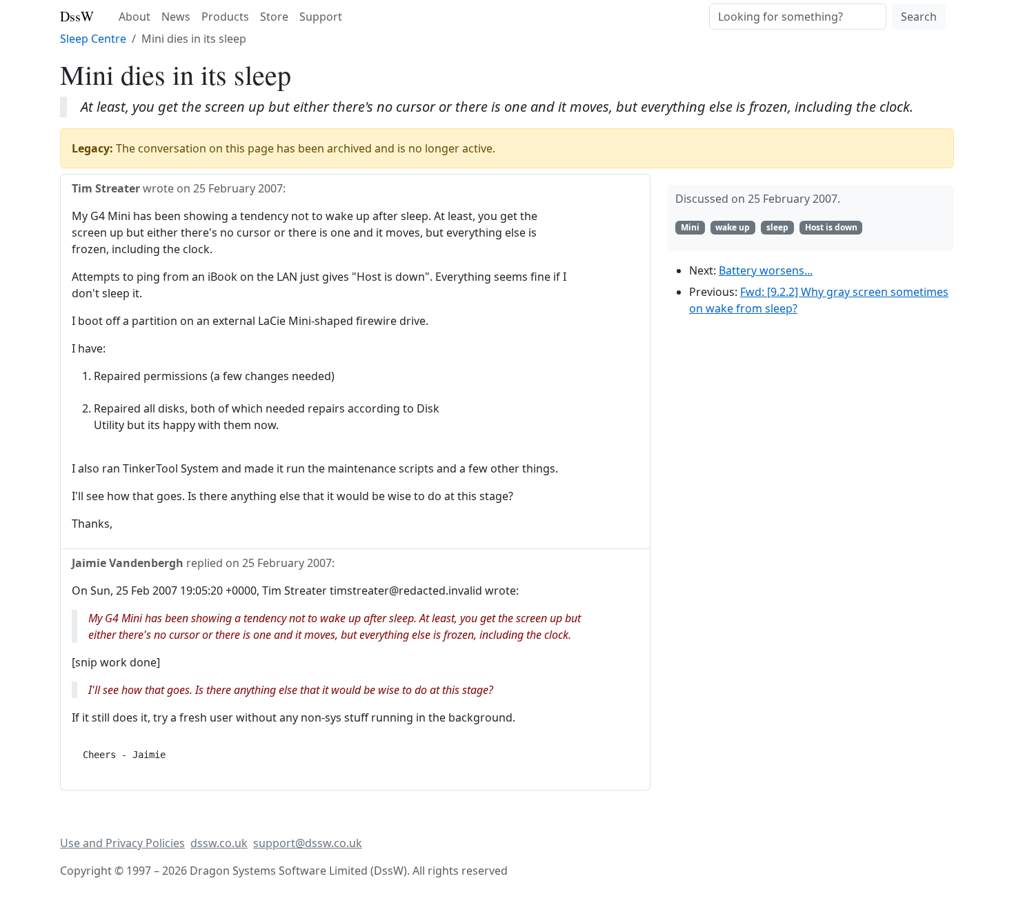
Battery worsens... (766, 270)
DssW (77, 16)
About (134, 16)
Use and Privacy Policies (122, 843)
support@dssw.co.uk (307, 843)
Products (225, 16)
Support (320, 16)
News (175, 16)
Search (919, 16)
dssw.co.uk (219, 843)
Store (274, 16)
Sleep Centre (93, 38)
